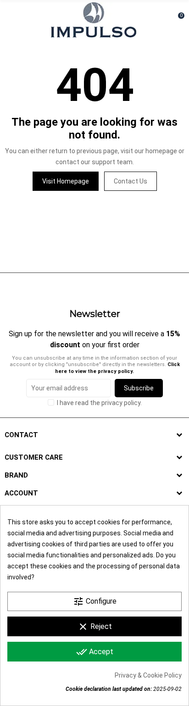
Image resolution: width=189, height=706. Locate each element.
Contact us (130, 181)
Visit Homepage (65, 181)
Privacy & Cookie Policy (148, 675)
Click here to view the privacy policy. (117, 367)
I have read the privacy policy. (99, 402)
